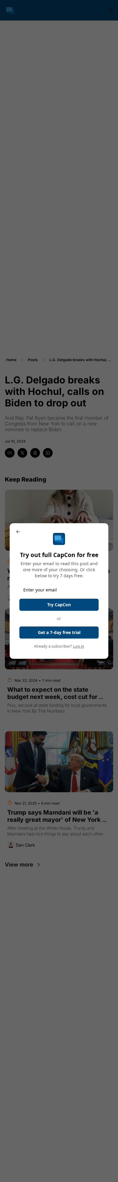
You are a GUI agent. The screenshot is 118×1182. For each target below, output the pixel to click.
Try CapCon (59, 604)
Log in (78, 646)
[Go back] (18, 531)
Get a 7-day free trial (59, 632)
